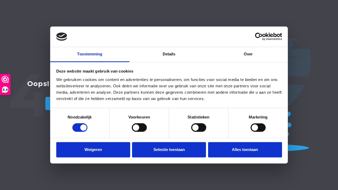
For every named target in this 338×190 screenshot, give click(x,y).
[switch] (139, 128)
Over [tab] (248, 54)
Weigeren (93, 149)
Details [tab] (169, 54)
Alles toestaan (245, 149)
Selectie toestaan (169, 149)
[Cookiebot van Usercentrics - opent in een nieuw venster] (259, 37)
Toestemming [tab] (89, 54)
